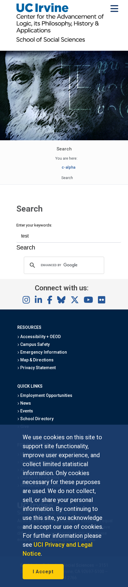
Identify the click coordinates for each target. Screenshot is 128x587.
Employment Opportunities (45, 395)
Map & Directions (36, 360)
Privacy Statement (37, 367)
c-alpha (68, 167)
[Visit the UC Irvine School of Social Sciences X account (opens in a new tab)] (75, 300)
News (25, 403)
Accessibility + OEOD (40, 336)
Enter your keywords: (34, 225)
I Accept (43, 571)
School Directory (36, 418)
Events (26, 411)
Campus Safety (34, 344)
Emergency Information (43, 352)
